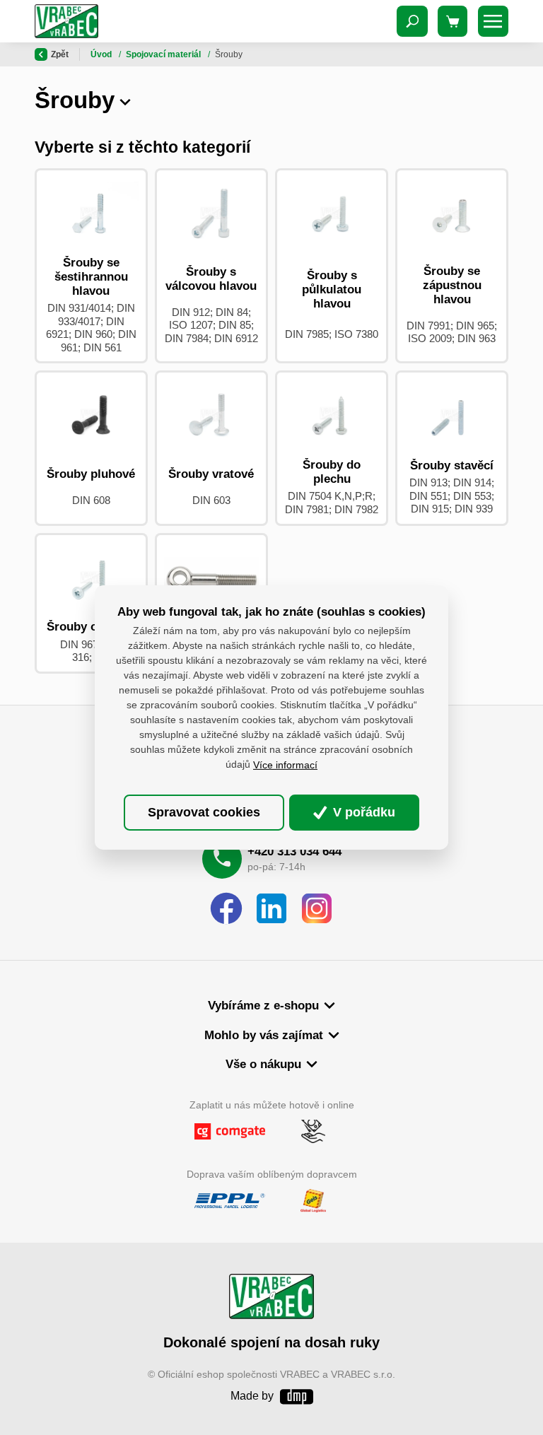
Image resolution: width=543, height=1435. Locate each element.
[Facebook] (226, 909)
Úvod (102, 54)
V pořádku (362, 812)
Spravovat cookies (204, 812)
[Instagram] (317, 909)
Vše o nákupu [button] (263, 1064)
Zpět (60, 54)
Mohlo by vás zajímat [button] (263, 1035)
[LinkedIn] (271, 909)
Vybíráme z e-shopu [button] (263, 1005)
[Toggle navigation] (412, 21)
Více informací (285, 765)
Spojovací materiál (164, 54)
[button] (125, 100)
